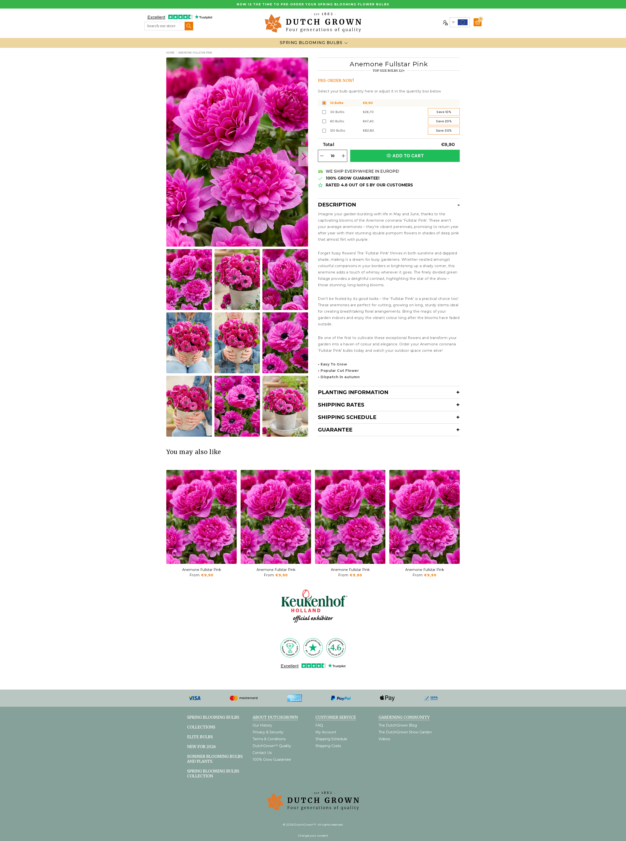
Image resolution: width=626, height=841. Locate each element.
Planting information (353, 392)
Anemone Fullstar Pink (201, 570)
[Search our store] (189, 26)
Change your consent (313, 835)
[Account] (445, 22)
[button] (303, 156)
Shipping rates (341, 405)
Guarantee (335, 430)
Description (337, 205)
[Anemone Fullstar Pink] (201, 517)
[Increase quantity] (343, 156)
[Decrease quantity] (322, 156)
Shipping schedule (347, 417)
